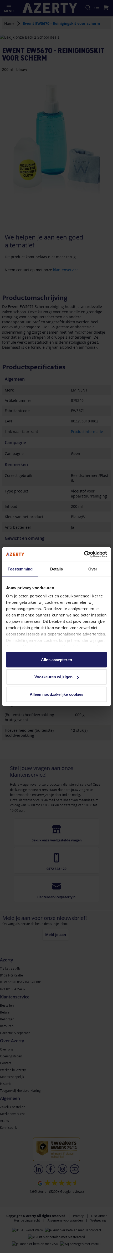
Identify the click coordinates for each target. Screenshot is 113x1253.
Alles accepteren (56, 659)
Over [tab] (92, 568)
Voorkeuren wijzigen (53, 677)
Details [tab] (56, 568)
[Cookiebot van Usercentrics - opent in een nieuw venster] (84, 554)
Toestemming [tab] (20, 568)
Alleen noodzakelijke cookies (57, 694)
